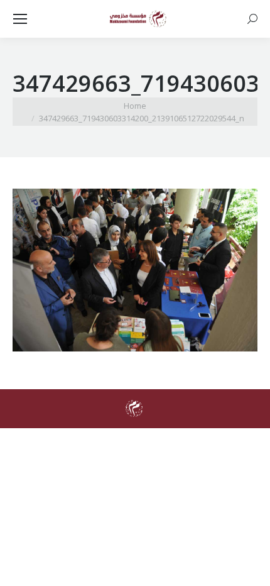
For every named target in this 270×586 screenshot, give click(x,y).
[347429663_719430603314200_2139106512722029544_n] (135, 270)
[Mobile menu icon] (20, 18)
